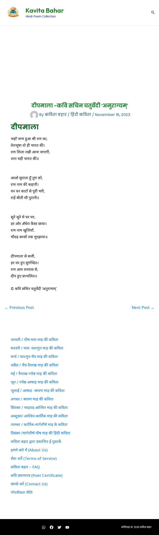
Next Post (143, 307)
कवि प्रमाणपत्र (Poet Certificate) (36, 475)
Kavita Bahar (44, 10)
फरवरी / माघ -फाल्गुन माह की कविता (37, 347)
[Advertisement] (79, 57)
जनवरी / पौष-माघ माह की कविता (34, 339)
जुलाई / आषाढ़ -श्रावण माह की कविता (38, 390)
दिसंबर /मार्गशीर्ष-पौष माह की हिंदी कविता (40, 432)
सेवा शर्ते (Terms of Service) (34, 458)
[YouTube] (67, 527)
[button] (153, 12)
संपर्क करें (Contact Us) (29, 483)
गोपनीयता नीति (22, 492)
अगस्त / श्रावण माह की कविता (32, 398)
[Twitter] (59, 527)
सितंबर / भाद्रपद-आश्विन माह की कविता (39, 407)
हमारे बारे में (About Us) (29, 449)
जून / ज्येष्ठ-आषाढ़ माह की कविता (34, 381)
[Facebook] (51, 527)
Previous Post (19, 307)
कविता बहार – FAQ (25, 466)
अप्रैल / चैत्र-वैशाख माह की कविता (34, 364)
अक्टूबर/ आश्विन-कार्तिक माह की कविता (39, 415)
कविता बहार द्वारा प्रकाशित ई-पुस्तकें (36, 441)
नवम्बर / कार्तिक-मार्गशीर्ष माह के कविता (39, 424)
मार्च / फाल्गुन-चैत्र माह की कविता (34, 356)
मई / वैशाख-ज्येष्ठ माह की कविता (34, 373)
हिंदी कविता (81, 114)
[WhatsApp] (44, 527)
